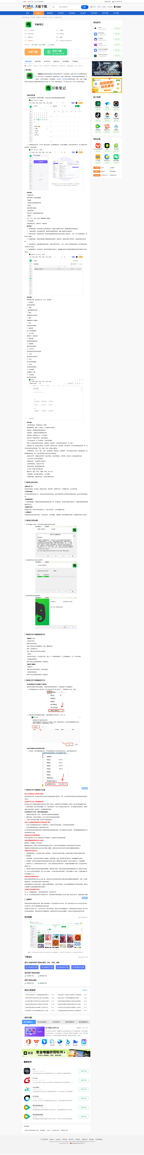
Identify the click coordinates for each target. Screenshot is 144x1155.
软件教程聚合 (99, 1139)
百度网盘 (116, 129)
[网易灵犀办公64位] (76, 1041)
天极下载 (41, 6)
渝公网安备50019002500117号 (78, 1143)
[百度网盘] (116, 126)
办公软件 (97, 167)
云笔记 (40, 65)
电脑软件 (39, 13)
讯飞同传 (36, 1096)
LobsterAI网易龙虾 (97, 149)
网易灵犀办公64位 (76, 1045)
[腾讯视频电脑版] (27, 1116)
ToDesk (107, 107)
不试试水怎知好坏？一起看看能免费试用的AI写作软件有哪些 (37, 994)
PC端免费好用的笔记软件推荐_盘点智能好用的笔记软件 (70, 1010)
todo (76, 65)
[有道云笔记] (95, 34)
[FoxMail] (27, 1080)
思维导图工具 (54, 65)
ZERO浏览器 (116, 107)
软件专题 (105, 13)
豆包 (99, 7)
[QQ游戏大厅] (107, 115)
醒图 (107, 149)
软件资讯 (94, 13)
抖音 (98, 118)
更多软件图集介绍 (83, 917)
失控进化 (104, 7)
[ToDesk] (107, 103)
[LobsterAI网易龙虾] (97, 145)
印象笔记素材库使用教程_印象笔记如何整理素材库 (70, 1001)
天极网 (24, 1)
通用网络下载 (43, 975)
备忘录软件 (46, 65)
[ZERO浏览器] (116, 103)
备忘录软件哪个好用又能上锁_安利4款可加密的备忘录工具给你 (37, 1001)
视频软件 (97, 171)
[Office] (28, 1041)
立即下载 (32, 52)
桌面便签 (58, 79)
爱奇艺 (94, 7)
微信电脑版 (116, 160)
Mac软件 (83, 13)
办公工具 (50, 17)
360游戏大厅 (107, 160)
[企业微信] (52, 1041)
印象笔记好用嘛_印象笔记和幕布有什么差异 (69, 1004)
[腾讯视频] (97, 126)
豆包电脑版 (116, 118)
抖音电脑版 (113, 171)
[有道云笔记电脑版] (95, 50)
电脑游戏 (50, 13)
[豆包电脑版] (116, 115)
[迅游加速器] (97, 103)
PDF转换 (116, 13)
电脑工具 (44, 17)
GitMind (48, 1130)
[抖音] (97, 115)
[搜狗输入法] (107, 126)
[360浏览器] (116, 145)
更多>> (79, 1035)
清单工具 (80, 65)
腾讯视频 (98, 129)
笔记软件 (35, 65)
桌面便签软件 (70, 65)
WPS (36, 1045)
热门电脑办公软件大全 (52, 1027)
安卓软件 (61, 13)
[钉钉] (44, 1041)
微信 (59, 76)
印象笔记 (75, 74)
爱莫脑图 (42, 1130)
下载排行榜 (84, 1139)
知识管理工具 (62, 65)
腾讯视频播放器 (38, 1105)
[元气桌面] (97, 157)
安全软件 (97, 175)
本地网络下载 (30, 975)
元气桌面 (98, 160)
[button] (90, 1033)
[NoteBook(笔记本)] (95, 56)
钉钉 (44, 1045)
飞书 (60, 1045)
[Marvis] (95, 28)
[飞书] (60, 1041)
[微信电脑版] (116, 157)
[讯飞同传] (27, 1098)
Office (28, 1045)
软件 (53, 74)
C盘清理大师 (113, 175)
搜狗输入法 (107, 129)
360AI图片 (36, 1087)
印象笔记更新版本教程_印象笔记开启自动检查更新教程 (37, 1004)
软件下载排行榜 (118, 1)
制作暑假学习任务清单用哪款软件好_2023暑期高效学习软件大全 (37, 1010)
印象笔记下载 (55, 1130)
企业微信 (52, 1045)
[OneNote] (95, 45)
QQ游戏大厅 (107, 118)
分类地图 (77, 1139)
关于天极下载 (44, 1139)
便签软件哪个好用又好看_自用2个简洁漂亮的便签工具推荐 (37, 998)
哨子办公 (68, 1045)
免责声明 (71, 1139)
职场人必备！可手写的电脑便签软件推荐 (68, 998)
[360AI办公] (84, 1041)
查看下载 (83, 1071)
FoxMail (35, 1078)
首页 (27, 13)
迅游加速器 (98, 107)
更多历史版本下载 (83, 957)
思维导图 (64, 79)
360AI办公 (83, 1045)
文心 (34, 1069)
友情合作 (51, 1139)
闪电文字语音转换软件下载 (31, 1130)
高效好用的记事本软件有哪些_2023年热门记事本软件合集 (37, 1007)
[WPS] (36, 1041)
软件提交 (58, 1139)
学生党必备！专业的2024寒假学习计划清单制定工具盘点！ (70, 994)
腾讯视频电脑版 (38, 1115)
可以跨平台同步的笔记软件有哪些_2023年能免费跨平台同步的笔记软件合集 (70, 1007)
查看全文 (85, 788)
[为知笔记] (95, 39)
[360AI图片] (27, 1089)
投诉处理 (64, 1139)
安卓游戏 (72, 13)
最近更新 (108, 1)
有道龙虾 (110, 7)
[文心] (27, 1071)
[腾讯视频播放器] (27, 1107)
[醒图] (107, 145)
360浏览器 (116, 149)
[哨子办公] (68, 1041)
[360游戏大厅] (107, 157)
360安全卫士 (104, 175)
